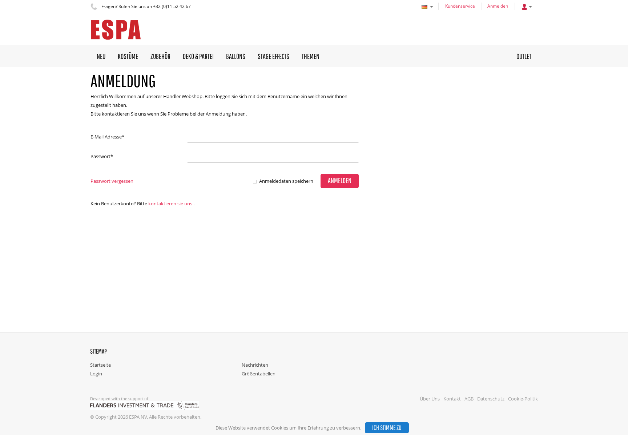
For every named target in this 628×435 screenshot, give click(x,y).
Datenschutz (490, 398)
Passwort (101, 156)
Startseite (100, 365)
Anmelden (497, 6)
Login (96, 373)
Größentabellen (258, 373)
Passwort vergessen (111, 181)
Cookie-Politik (523, 398)
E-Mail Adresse (107, 136)
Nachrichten (255, 365)
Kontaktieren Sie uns (170, 203)
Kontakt (452, 398)
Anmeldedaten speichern (286, 181)
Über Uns (430, 398)
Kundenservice (460, 6)
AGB (469, 398)
